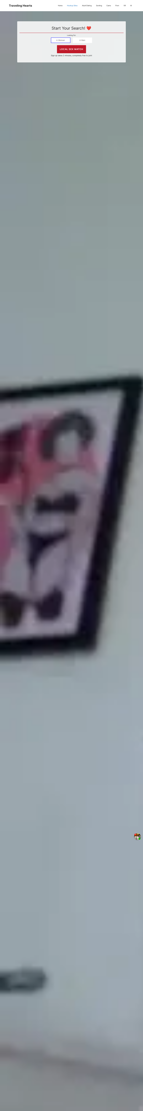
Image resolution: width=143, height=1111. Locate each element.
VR (125, 5)
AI (131, 5)
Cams (108, 5)
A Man (82, 40)
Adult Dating (87, 5)
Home (60, 5)
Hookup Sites (72, 5)
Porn (117, 5)
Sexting (99, 5)
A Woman (60, 40)
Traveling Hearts (20, 5)
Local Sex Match (71, 49)
